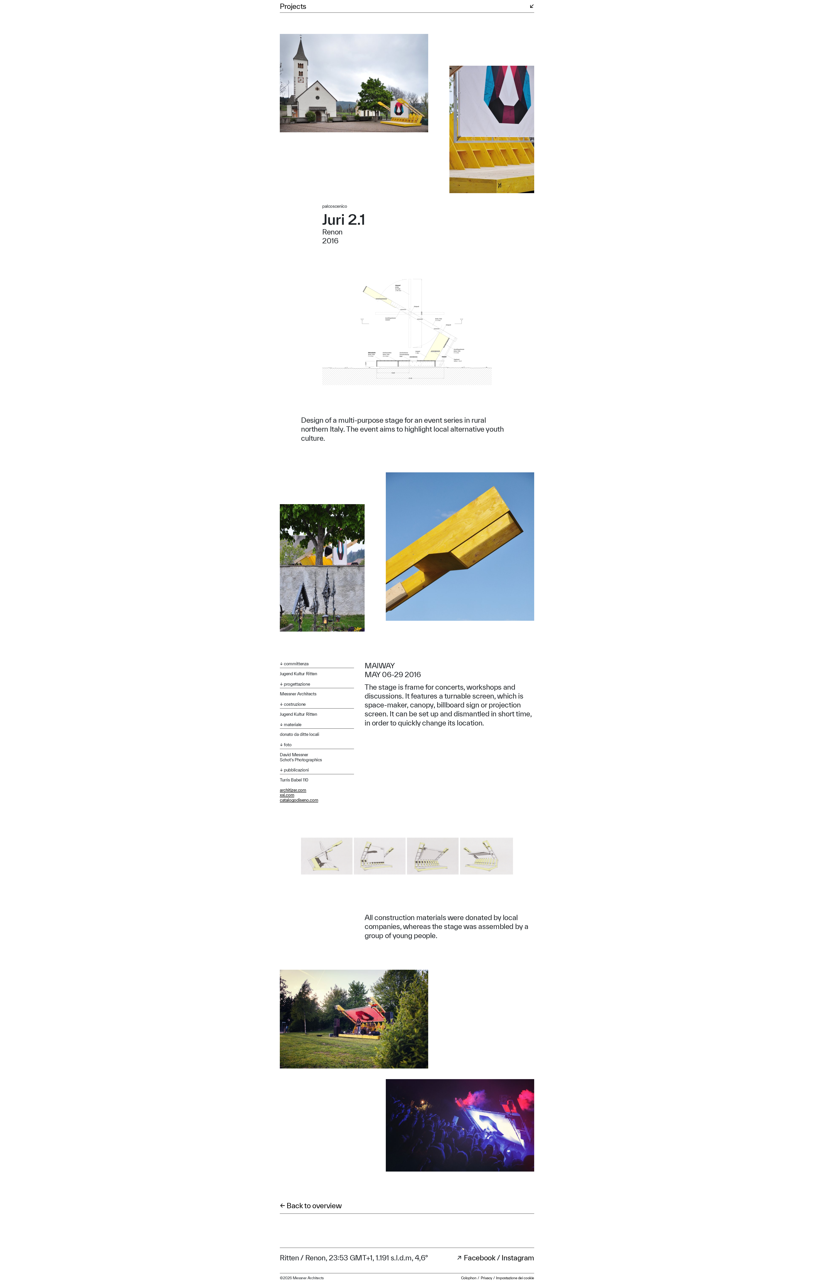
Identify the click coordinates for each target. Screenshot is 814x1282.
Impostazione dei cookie (515, 1278)
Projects (293, 6)
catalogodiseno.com (299, 800)
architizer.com (293, 790)
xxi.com (287, 794)
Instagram (518, 1258)
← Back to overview (310, 1205)
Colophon (469, 1278)
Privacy (486, 1278)
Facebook (480, 1258)
